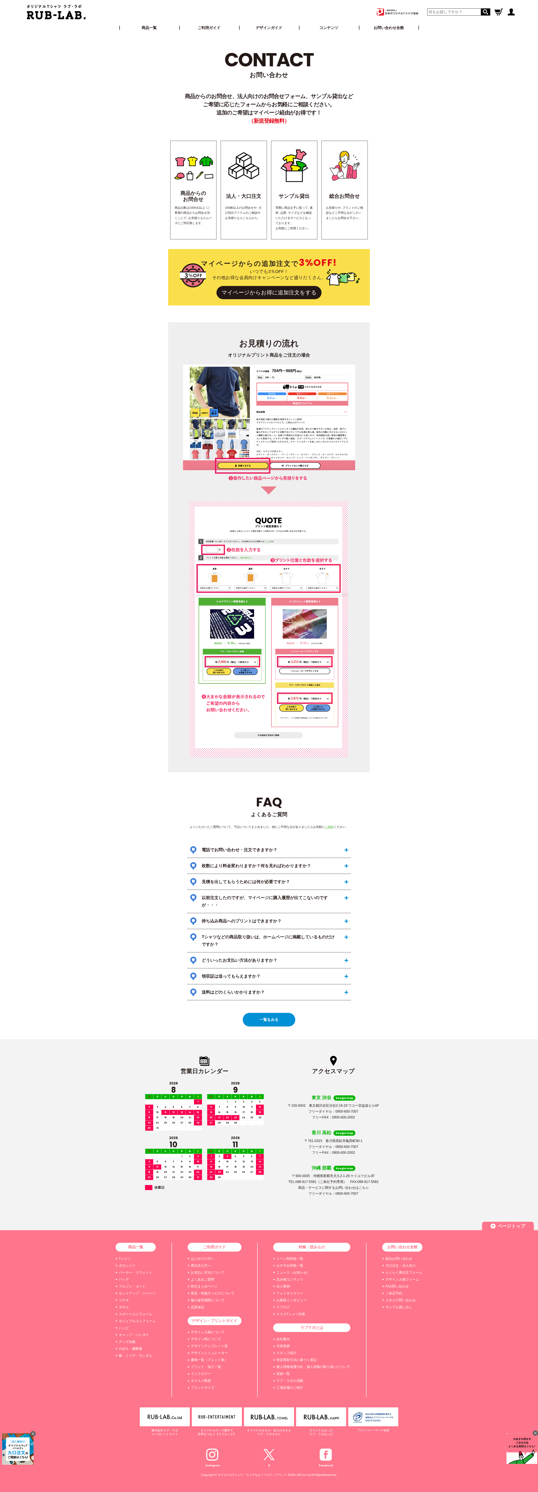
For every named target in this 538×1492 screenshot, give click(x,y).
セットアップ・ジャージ (137, 1293)
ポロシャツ (127, 1265)
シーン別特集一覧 (289, 1258)
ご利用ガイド (214, 1247)
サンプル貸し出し (398, 1307)
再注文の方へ (201, 1265)
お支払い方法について (207, 1272)
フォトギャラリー (289, 1293)
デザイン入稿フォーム (402, 1279)
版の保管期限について (207, 1300)
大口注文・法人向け (400, 1265)
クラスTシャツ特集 (290, 1314)
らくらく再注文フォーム (403, 1272)
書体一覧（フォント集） (209, 1360)
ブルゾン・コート (132, 1286)
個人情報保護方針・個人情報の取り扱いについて (313, 1367)
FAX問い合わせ (397, 1286)
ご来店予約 (393, 1293)
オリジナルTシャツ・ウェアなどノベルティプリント (252, 1474)
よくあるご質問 (202, 1279)
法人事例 (283, 1286)
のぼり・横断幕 (130, 1348)
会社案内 (283, 1339)
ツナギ (124, 1300)
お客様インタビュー (291, 1300)
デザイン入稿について (207, 1332)
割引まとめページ (204, 1286)
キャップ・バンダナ (134, 1335)
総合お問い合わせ (398, 1258)
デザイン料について (206, 1339)
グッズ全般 (127, 1342)
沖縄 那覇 (321, 1168)
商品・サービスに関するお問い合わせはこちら (333, 1187)
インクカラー (201, 1373)
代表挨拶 (283, 1346)
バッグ (124, 1279)
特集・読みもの (312, 1247)
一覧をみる (269, 1019)
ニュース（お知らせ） (293, 1272)
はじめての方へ (202, 1258)
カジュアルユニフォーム (137, 1321)
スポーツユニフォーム (135, 1314)
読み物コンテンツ (289, 1279)
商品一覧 (149, 28)
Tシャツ (125, 1258)
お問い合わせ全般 (389, 28)
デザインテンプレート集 (209, 1346)
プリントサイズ (202, 1387)
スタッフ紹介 (286, 1353)
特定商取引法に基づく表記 (296, 1360)
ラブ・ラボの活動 (289, 1380)
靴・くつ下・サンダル (135, 1355)
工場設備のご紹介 (289, 1387)
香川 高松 (321, 1132)
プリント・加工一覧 (206, 1367)
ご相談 (329, 827)
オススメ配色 (201, 1380)
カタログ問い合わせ (400, 1300)
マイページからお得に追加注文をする (269, 292)
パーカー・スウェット (135, 1272)
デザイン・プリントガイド (214, 1321)
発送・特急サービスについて (213, 1293)
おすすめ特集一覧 (289, 1265)
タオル (124, 1307)
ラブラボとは (312, 1327)
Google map (344, 1098)
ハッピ (124, 1328)
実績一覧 (283, 1373)
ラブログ (283, 1307)
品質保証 (197, 1307)
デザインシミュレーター (209, 1353)
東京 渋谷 (321, 1097)
